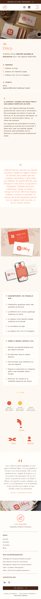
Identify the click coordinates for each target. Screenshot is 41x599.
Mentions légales (20, 595)
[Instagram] (24, 7)
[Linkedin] (29, 7)
